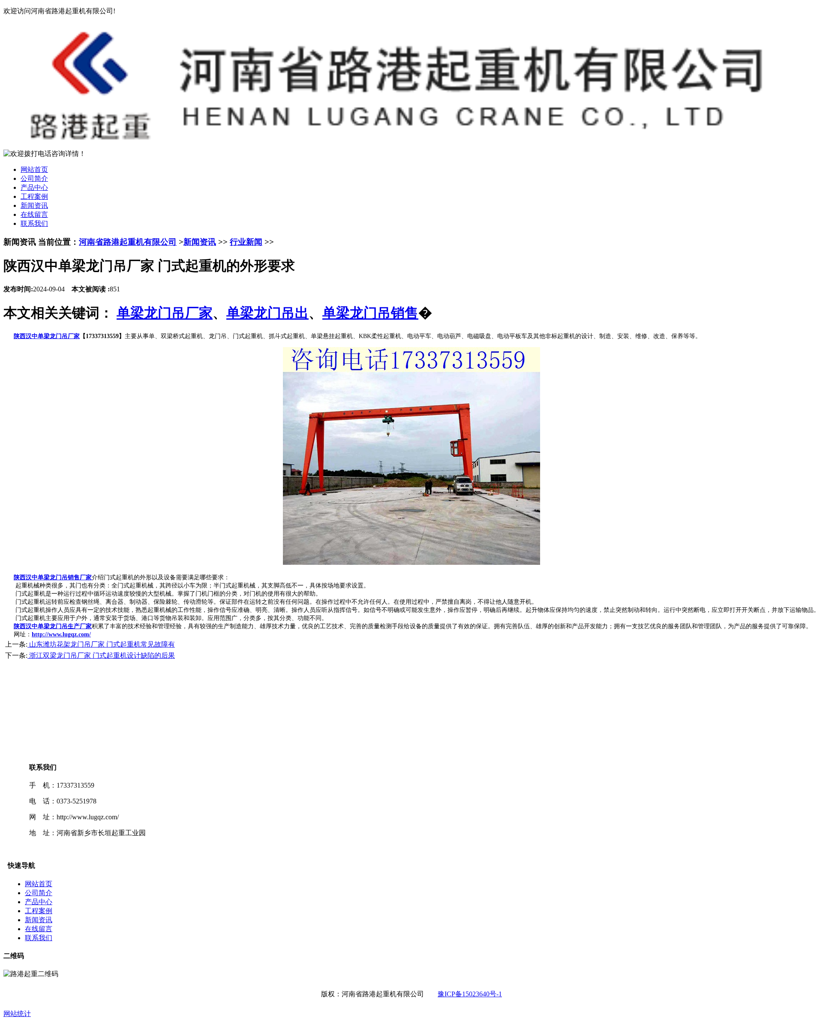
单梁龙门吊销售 (370, 313)
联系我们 (34, 223)
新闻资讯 (34, 205)
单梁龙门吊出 (267, 313)
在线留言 (34, 214)
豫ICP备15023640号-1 (470, 994)
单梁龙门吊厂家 (165, 313)
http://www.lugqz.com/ (61, 634)
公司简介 (34, 178)
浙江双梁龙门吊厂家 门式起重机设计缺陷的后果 (101, 655)
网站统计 (17, 1013)
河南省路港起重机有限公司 (128, 241)
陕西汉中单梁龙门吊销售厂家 (53, 577)
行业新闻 (246, 241)
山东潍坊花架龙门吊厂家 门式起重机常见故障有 (101, 644)
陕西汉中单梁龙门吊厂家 (47, 336)
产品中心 (34, 187)
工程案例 (34, 196)
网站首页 (34, 169)
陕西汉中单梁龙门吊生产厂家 (53, 626)
